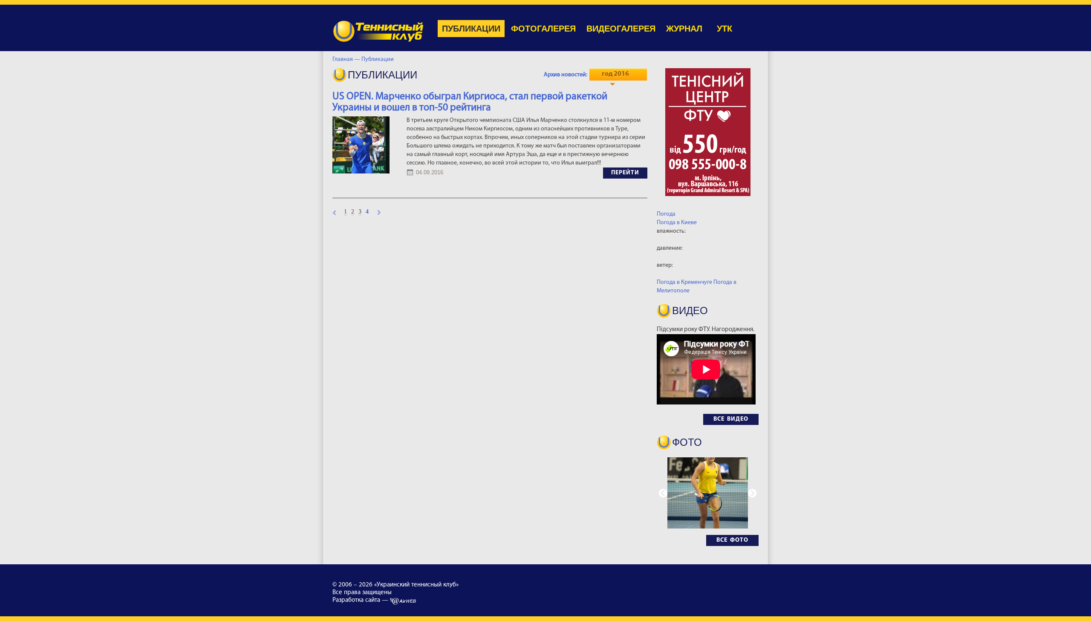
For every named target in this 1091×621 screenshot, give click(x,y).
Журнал (684, 28)
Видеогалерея (620, 28)
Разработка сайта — (361, 600)
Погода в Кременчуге (684, 282)
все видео (730, 419)
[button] (752, 493)
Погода (666, 214)
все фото (732, 540)
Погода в (677, 223)
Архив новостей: (565, 75)
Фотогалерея (543, 28)
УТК (724, 28)
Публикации (471, 28)
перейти (625, 173)
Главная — (346, 59)
